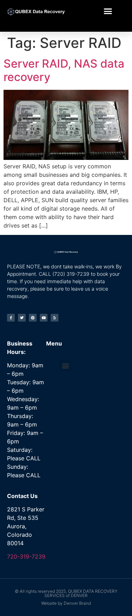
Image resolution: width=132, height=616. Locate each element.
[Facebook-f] (11, 318)
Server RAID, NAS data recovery (64, 70)
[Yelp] (54, 318)
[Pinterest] (33, 318)
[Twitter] (22, 318)
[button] (108, 11)
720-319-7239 (26, 556)
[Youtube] (44, 318)
